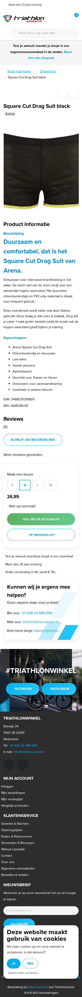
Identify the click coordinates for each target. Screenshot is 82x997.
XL (51, 485)
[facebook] (8, 764)
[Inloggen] (57, 18)
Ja (14, 963)
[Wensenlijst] (65, 18)
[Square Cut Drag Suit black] (41, 167)
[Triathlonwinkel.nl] (23, 18)
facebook (23, 688)
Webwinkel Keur (37, 987)
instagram (59, 688)
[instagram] (22, 764)
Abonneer (19, 924)
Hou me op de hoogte (41, 519)
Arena (10, 113)
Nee (30, 963)
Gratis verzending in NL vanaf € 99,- (30, 572)
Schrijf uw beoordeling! (32, 439)
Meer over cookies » (23, 973)
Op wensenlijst (42, 534)
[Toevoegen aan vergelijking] (74, 93)
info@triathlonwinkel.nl (28, 752)
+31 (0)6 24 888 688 (23, 745)
